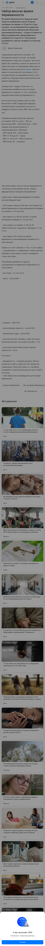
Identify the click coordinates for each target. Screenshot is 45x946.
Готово (22, 942)
